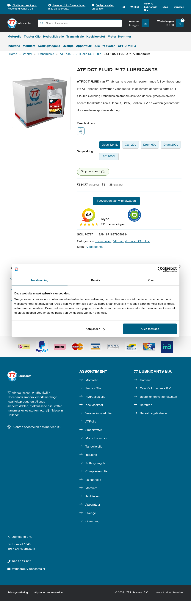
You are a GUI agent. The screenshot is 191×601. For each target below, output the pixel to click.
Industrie (13, 46)
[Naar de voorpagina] (19, 23)
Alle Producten (105, 46)
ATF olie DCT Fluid (88, 54)
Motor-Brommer (119, 36)
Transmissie (75, 36)
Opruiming (92, 521)
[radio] (109, 145)
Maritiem (29, 46)
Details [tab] (95, 280)
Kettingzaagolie (49, 46)
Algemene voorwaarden (48, 592)
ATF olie (65, 54)
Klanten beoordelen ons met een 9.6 (37, 427)
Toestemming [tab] (39, 280)
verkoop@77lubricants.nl (28, 569)
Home (123, 7)
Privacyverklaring (17, 592)
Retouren (146, 405)
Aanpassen (93, 328)
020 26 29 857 (21, 561)
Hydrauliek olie (53, 36)
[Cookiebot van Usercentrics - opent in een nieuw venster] (160, 269)
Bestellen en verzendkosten (158, 397)
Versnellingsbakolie (98, 413)
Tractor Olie (32, 36)
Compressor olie (96, 471)
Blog (165, 7)
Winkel (134, 7)
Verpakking (85, 151)
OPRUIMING (127, 46)
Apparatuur (84, 46)
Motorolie (14, 36)
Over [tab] (151, 280)
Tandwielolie (93, 446)
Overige (68, 46)
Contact (179, 7)
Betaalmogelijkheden (154, 413)
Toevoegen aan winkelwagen (116, 201)
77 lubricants (94, 247)
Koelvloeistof (95, 36)
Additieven (92, 496)
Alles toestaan (150, 328)
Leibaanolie (93, 480)
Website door (170, 592)
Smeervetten (94, 430)
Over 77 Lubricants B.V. (150, 7)
